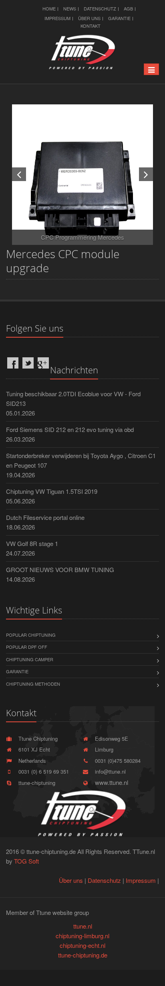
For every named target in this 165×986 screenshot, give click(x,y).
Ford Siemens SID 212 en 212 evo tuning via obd (70, 429)
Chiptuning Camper (29, 659)
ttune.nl (82, 926)
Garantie (119, 18)
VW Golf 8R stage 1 (32, 543)
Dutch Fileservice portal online (45, 517)
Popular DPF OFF (26, 647)
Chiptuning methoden (33, 683)
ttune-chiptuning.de (82, 955)
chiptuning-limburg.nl (82, 935)
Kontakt (90, 25)
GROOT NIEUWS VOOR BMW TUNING (60, 569)
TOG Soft (26, 861)
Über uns (89, 18)
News (69, 8)
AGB (128, 8)
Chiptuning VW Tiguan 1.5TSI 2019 (51, 491)
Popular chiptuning (31, 635)
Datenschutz (100, 8)
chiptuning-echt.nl (82, 945)
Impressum (57, 18)
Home (49, 8)
